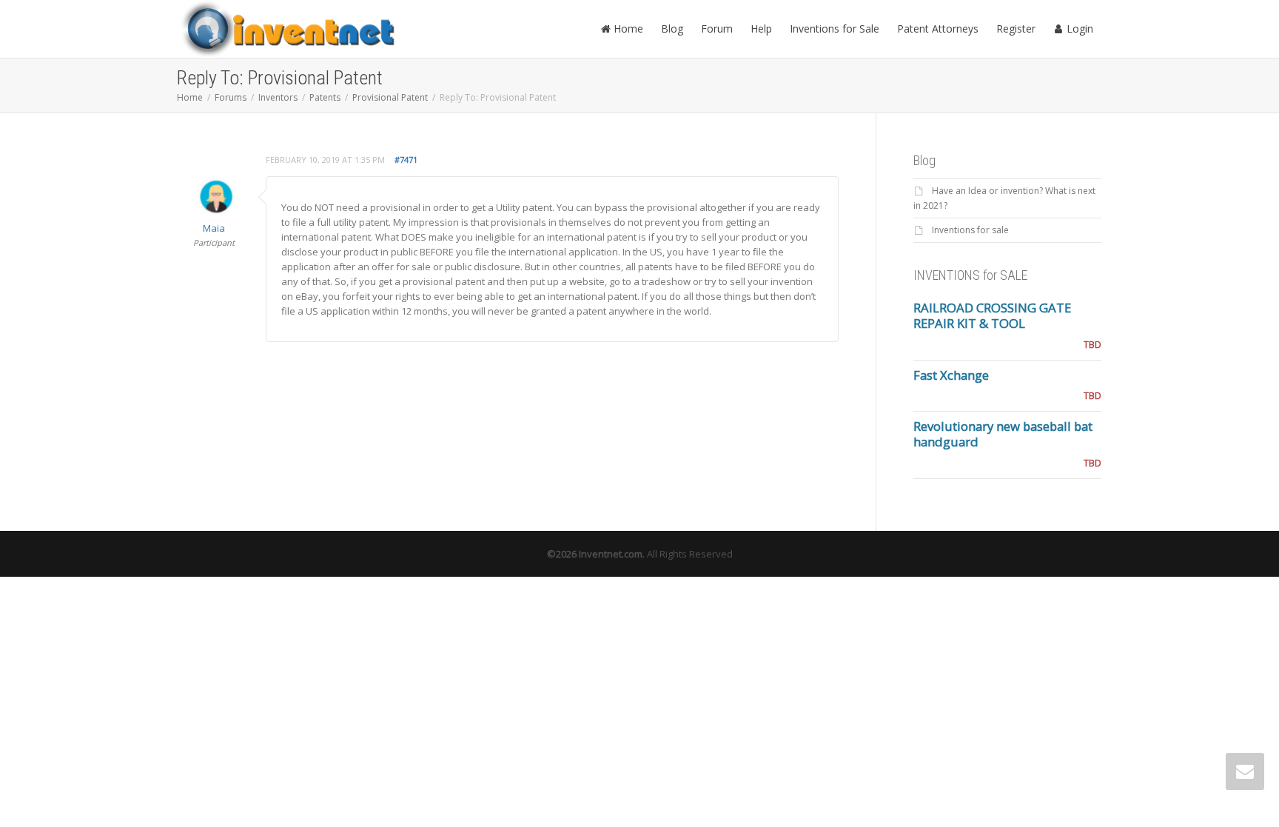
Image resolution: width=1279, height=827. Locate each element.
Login (1078, 28)
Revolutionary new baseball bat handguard (1002, 434)
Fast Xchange (951, 375)
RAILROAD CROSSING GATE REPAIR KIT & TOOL (992, 315)
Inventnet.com (610, 553)
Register (1015, 28)
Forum (717, 28)
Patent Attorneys (937, 28)
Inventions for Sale (834, 28)
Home (627, 28)
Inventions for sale (970, 230)
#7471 (406, 159)
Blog (672, 28)
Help (761, 28)
